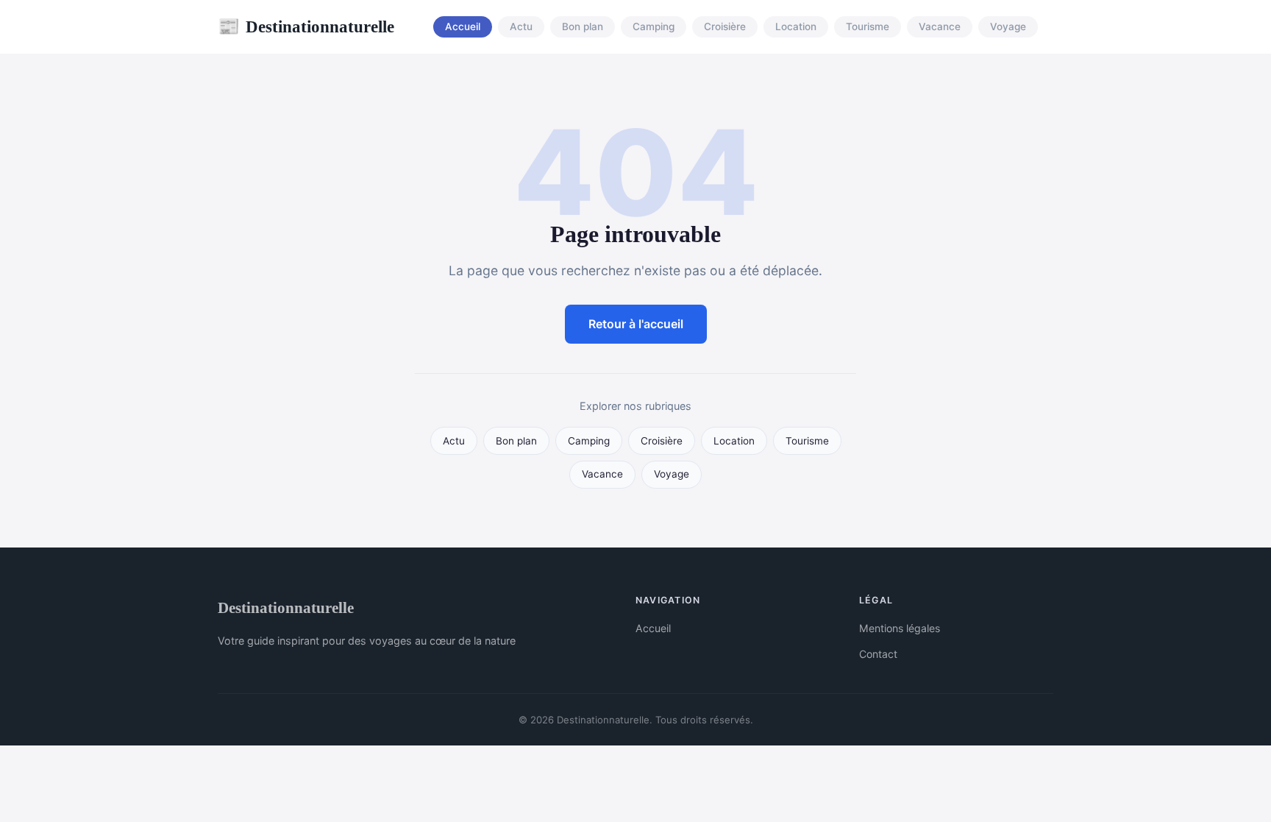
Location (795, 27)
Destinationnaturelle (306, 26)
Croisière (725, 27)
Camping (653, 27)
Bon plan (582, 27)
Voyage (1008, 27)
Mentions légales (899, 628)
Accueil (462, 27)
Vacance (940, 27)
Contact (878, 654)
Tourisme (867, 27)
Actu (521, 27)
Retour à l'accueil (635, 323)
